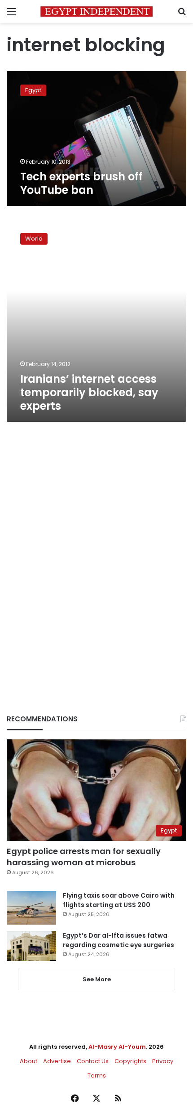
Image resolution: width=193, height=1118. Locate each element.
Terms (97, 1075)
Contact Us (93, 1061)
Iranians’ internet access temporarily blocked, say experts (89, 392)
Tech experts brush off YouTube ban (81, 183)
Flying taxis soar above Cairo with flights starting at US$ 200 (119, 900)
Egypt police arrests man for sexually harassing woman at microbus (84, 856)
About (28, 1061)
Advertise (57, 1061)
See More (97, 979)
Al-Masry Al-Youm (117, 1046)
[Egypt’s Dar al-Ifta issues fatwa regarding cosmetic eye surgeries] (31, 946)
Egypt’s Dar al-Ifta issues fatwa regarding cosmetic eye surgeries (118, 940)
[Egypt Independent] (96, 11)
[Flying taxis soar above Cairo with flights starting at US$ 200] (31, 908)
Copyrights (130, 1061)
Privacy (162, 1061)
